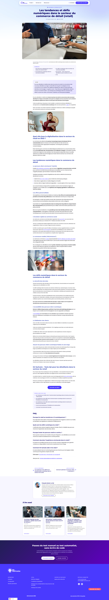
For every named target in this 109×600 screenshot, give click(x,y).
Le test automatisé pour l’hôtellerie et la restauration (48, 405)
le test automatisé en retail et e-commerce (51, 458)
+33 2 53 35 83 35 (82, 579)
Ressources (46, 2)
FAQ (57, 74)
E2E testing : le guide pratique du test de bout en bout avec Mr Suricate (54, 521)
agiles (67, 104)
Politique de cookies (36, 587)
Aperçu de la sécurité (59, 579)
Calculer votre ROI (61, 558)
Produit (31, 2)
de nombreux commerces (43, 168)
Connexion (72, 2)
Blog (37, 62)
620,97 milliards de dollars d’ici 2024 (66, 239)
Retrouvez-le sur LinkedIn (48, 495)
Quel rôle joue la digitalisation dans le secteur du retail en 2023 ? (44, 69)
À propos (10, 579)
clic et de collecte (44, 179)
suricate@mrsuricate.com (84, 580)
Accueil (34, 62)
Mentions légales (35, 579)
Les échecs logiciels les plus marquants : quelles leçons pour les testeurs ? (32, 521)
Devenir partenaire (12, 583)
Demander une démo (82, 2)
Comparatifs (11, 581)
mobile (47, 239)
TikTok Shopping (47, 229)
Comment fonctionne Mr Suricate (43, 407)
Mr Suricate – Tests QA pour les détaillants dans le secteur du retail (64, 72)
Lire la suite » (26, 533)
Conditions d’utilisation (36, 581)
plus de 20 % (62, 219)
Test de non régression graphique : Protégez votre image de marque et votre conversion (75, 521)
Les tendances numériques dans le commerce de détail (43, 72)
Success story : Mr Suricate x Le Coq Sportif (49, 454)
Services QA (38, 2)
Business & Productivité (55, 7)
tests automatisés (68, 376)
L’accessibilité (36, 313)
